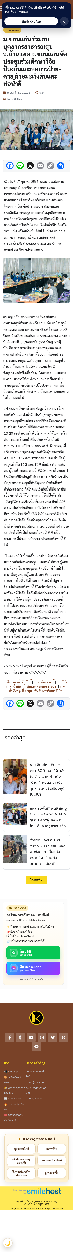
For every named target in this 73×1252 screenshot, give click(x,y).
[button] (36, 880)
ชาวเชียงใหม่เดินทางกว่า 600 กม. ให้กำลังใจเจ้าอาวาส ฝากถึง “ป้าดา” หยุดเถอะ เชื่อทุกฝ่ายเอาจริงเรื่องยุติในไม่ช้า (48, 779)
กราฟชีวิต (51, 1149)
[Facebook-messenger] (36, 1046)
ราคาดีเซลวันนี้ (44, 682)
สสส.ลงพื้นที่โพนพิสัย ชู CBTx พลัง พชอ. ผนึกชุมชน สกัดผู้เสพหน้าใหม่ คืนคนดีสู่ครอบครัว (48, 817)
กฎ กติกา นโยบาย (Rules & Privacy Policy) (36, 1201)
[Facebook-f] (9, 1037)
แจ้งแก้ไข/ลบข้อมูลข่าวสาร (36, 1203)
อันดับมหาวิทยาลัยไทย (49, 691)
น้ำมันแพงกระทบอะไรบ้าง (40, 686)
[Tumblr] (20, 1037)
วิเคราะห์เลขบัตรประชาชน (21, 1173)
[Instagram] (42, 1037)
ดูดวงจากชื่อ (51, 1173)
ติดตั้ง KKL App (31, 21)
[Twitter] (52, 1037)
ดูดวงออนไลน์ (21, 1149)
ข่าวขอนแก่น (12, 30)
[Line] (63, 1037)
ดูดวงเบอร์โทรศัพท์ (52, 1160)
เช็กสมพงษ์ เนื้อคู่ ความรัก (21, 1160)
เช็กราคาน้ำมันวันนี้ (18, 682)
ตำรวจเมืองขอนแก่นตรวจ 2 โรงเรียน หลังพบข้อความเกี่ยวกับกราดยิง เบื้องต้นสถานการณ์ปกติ (47, 852)
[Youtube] (31, 1037)
